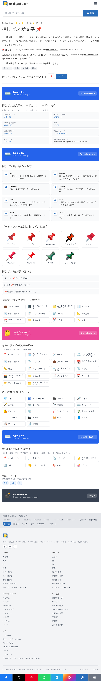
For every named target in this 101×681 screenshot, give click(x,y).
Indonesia (41, 524)
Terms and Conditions (12, 639)
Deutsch (27, 520)
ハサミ (57, 320)
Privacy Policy (8, 643)
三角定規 (83, 313)
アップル (6, 598)
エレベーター (36, 398)
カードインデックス (62, 369)
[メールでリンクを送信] (94, 677)
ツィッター (7, 613)
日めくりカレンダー (13, 320)
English (7, 520)
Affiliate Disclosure (10, 647)
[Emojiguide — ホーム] (5, 536)
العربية (24, 524)
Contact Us (7, 654)
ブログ (55, 617)
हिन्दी (32, 524)
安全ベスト (10, 411)
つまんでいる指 (37, 465)
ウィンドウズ (8, 609)
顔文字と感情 (57, 576)
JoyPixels (6, 621)
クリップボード (37, 313)
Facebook (7, 605)
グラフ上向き (60, 376)
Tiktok (5, 625)
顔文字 (55, 621)
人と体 (5, 557)
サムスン (6, 617)
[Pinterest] (15, 546)
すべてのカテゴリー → (61, 587)
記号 (4, 568)
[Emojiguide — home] (15, 4)
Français (37, 520)
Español (17, 520)
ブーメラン (10, 424)
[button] (25, 116)
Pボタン (9, 465)
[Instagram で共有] (69, 677)
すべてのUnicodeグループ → (14, 587)
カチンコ (58, 398)
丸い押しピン (11, 354)
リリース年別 (57, 605)
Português (71, 520)
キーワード (56, 602)
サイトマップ (84, 669)
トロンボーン (10, 417)
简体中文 (93, 520)
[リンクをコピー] (82, 677)
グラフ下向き (11, 313)
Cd (31, 411)
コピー (62, 76)
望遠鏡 (57, 405)
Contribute (7, 635)
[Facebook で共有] (6, 677)
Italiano (47, 520)
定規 (81, 320)
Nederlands (59, 520)
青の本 (82, 417)
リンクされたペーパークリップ (86, 355)
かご (56, 417)
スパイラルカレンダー (37, 355)
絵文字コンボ (57, 598)
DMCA (5, 650)
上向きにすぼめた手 (86, 459)
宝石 (7, 398)
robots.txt (95, 669)
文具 (17, 68)
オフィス (28, 23)
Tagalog (52, 524)
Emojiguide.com (8, 23)
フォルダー (35, 320)
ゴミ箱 (57, 313)
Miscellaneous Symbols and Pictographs (70, 141)
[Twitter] (10, 546)
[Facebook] (5, 546)
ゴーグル (34, 405)
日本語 (7, 524)
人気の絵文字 (57, 613)
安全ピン (34, 458)
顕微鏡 (33, 424)
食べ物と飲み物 (9, 583)
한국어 (16, 524)
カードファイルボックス (13, 376)
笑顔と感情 (7, 576)
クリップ (34, 361)
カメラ (33, 417)
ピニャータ (84, 465)
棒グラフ (83, 306)
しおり (57, 465)
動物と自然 (7, 580)
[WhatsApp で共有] (44, 677)
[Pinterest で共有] (31, 677)
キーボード (84, 405)
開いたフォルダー (13, 383)
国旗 (4, 560)
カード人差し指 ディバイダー (62, 307)
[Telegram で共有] (56, 677)
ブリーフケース (12, 306)
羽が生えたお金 (86, 411)
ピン (13, 483)
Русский (82, 520)
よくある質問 (57, 625)
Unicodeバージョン (60, 609)
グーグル (6, 602)
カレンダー (84, 376)
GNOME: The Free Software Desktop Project (21, 658)
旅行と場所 (7, 572)
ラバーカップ (60, 411)
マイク (82, 398)
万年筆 (8, 405)
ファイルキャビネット (37, 307)
